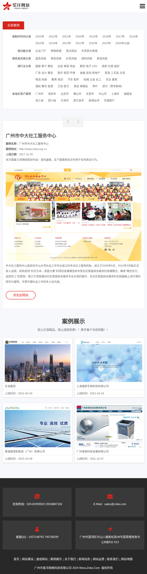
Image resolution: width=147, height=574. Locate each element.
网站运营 (98, 559)
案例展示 (56, 559)
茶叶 (95, 86)
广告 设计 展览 (44, 72)
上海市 (115, 93)
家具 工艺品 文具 (115, 72)
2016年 (133, 36)
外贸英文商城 (89, 50)
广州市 (39, 93)
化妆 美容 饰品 (66, 66)
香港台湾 (94, 100)
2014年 (53, 43)
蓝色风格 (40, 58)
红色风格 (71, 58)
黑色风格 (56, 58)
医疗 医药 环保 (66, 72)
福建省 (128, 93)
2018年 (106, 36)
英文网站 (71, 50)
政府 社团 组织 (110, 66)
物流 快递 (41, 79)
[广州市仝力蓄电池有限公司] (68, 122)
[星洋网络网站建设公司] (16, 7)
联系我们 (112, 559)
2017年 (120, 36)
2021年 (66, 36)
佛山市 (77, 93)
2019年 (93, 36)
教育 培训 (57, 79)
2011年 (93, 43)
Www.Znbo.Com (89, 567)
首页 (16, 559)
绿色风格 (86, 58)
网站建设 (27, 559)
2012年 (80, 43)
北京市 (65, 93)
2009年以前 (122, 43)
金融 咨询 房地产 (90, 72)
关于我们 (70, 559)
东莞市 (90, 93)
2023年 (39, 36)
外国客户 (109, 100)
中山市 (103, 93)
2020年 (80, 36)
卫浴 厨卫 (63, 86)
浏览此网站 (20, 295)
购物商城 (56, 50)
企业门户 (40, 50)
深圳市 (52, 93)
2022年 (53, 36)
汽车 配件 (73, 79)
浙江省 (39, 100)
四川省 (52, 100)
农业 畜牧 (111, 79)
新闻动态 (84, 559)
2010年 (106, 43)
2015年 (39, 43)
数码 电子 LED (88, 66)
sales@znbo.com (115, 504)
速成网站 (42, 559)
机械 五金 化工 (92, 79)
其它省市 (78, 100)
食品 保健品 (81, 86)
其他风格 (102, 58)
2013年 (66, 43)
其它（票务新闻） (113, 86)
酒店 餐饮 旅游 (44, 86)
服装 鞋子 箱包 (44, 66)
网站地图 (127, 559)
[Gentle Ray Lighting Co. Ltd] (78, 122)
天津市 (65, 100)
